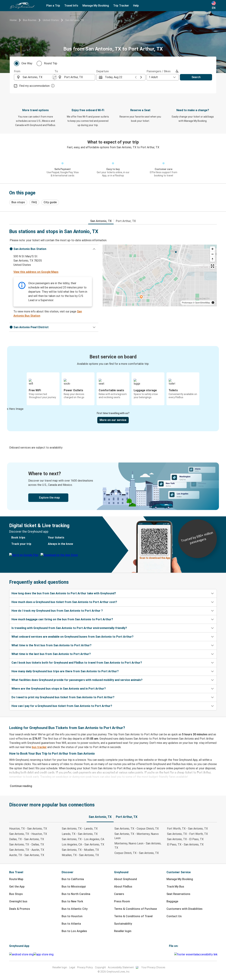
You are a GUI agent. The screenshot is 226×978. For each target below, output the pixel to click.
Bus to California (73, 879)
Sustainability (123, 923)
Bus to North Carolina (76, 894)
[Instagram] (170, 954)
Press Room (122, 901)
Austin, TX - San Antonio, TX (26, 855)
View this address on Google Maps (35, 272)
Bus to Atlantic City (75, 908)
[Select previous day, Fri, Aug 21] (136, 77)
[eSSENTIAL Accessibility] (196, 954)
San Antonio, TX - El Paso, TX (185, 839)
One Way (26, 63)
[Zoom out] (212, 254)
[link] (113, 486)
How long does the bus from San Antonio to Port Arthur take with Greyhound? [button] (63, 593)
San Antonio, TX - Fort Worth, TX (187, 834)
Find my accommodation (34, 85)
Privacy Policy (85, 967)
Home (13, 20)
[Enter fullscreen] (212, 266)
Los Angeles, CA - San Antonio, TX (83, 844)
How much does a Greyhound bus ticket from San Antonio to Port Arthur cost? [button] (64, 602)
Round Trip (50, 63)
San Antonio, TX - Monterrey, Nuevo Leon (136, 836)
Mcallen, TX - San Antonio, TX (80, 855)
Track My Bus (175, 886)
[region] (160, 275)
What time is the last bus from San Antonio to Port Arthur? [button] (51, 654)
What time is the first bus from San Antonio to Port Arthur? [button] (51, 645)
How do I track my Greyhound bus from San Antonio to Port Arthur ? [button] (57, 610)
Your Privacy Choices (153, 967)
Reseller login (122, 931)
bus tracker (39, 747)
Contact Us (174, 916)
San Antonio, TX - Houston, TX (28, 834)
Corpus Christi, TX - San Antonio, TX (136, 853)
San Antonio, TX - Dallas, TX (26, 844)
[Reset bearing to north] (212, 259)
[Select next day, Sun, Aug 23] (141, 77)
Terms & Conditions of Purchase (135, 908)
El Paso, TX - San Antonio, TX (185, 844)
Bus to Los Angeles (74, 931)
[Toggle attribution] (213, 302)
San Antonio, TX (74, 20)
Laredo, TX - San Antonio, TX (80, 834)
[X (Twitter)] (173, 954)
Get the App (17, 886)
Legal (72, 967)
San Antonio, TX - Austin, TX (26, 849)
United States (51, 20)
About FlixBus (123, 886)
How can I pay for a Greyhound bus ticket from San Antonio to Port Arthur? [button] (61, 706)
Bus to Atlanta (71, 923)
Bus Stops (16, 894)
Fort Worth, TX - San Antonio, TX (187, 828)
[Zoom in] (212, 248)
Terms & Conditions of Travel (133, 916)
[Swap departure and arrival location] (54, 77)
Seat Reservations (178, 894)
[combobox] (37, 77)
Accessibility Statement (121, 967)
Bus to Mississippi (74, 886)
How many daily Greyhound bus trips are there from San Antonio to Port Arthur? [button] (65, 671)
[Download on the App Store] (43, 954)
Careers (119, 894)
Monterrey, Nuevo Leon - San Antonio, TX (137, 845)
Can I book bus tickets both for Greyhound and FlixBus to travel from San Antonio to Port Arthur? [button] (76, 662)
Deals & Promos (19, 908)
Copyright (100, 967)
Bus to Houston (72, 916)
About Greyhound (125, 879)
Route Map (16, 879)
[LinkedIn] (172, 954)
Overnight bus (18, 901)
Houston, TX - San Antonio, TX (28, 828)
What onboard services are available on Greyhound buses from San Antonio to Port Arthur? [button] (72, 636)
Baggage (172, 901)
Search (196, 77)
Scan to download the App (154, 558)
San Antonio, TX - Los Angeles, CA (83, 839)
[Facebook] (169, 954)
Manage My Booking (179, 879)
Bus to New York (72, 901)
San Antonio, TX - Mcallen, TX (80, 849)
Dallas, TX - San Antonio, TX (26, 839)
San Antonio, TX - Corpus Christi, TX (136, 828)
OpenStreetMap (202, 302)
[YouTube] (171, 954)
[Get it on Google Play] (21, 954)
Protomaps (187, 302)
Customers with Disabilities (184, 908)
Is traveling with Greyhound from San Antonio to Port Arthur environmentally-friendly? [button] (69, 628)
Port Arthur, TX (126, 221)
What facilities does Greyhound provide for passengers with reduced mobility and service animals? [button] (76, 680)
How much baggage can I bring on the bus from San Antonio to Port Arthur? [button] (62, 619)
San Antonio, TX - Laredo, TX (80, 828)
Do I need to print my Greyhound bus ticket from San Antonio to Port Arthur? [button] (62, 697)
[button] (53, 249)
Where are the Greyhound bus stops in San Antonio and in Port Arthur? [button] (58, 688)
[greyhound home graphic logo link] (22, 5)
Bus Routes (29, 20)
